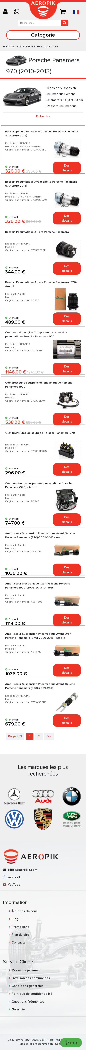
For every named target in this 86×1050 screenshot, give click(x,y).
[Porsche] (43, 819)
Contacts (18, 942)
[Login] (7, 12)
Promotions (20, 927)
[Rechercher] (64, 23)
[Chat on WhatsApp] (18, 12)
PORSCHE (13, 46)
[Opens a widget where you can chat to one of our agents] (71, 1043)
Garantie (18, 1009)
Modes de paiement (26, 970)
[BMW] (71, 796)
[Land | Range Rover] (71, 819)
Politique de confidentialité (32, 994)
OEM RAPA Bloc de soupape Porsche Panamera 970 (40, 433)
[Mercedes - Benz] (14, 796)
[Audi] (43, 796)
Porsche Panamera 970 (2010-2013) (40, 46)
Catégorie (43, 35)
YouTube (13, 885)
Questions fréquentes (28, 1002)
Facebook (13, 877)
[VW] (14, 819)
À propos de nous (25, 911)
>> (49, 736)
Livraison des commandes (31, 978)
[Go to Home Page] (4, 46)
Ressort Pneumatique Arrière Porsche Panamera (37, 232)
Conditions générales (27, 986)
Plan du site (20, 935)
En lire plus (43, 116)
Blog (15, 919)
